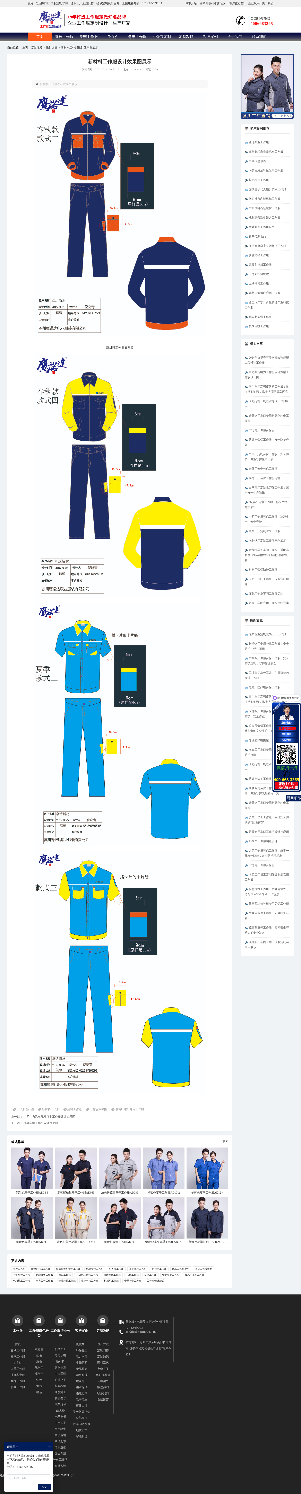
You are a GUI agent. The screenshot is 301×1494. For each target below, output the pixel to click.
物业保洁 (81, 1387)
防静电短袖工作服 (260, 778)
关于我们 (267, 3)
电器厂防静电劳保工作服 (264, 687)
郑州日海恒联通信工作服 (264, 293)
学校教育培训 (81, 1411)
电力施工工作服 (21, 1280)
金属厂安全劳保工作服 (263, 468)
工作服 (119, 347)
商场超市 (60, 1441)
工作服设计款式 (155, 1280)
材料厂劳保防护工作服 (263, 569)
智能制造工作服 (21, 1274)
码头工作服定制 (180, 1268)
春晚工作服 (19, 1268)
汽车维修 (60, 1404)
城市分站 (191, 3)
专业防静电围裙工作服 (263, 740)
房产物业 (60, 1429)
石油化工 (60, 1379)
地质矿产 (81, 1430)
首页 (40, 37)
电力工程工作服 (44, 1280)
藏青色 (39, 1349)
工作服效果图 (98, 1109)
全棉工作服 (18, 1381)
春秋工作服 (64, 37)
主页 (25, 47)
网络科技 (81, 1375)
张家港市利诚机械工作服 (264, 198)
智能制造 (60, 1367)
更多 (225, 1141)
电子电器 (60, 1416)
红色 (39, 1379)
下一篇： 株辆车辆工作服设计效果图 (34, 1123)
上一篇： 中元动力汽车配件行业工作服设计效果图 (43, 1116)
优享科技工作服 (259, 326)
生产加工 (60, 1422)
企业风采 (254, 3)
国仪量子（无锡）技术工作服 (267, 189)
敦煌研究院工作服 (41, 1268)
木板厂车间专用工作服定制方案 (269, 603)
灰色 (39, 1361)
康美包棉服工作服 (260, 264)
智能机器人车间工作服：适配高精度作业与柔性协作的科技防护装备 (267, 555)
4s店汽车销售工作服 (87, 1274)
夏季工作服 (88, 37)
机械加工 (60, 1349)
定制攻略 (186, 37)
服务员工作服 (116, 1268)
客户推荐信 (236, 3)
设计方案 (52, 47)
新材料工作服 (50, 1109)
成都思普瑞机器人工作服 (264, 217)
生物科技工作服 (89, 1280)
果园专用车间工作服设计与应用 (269, 831)
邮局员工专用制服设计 (263, 841)
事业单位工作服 (137, 1268)
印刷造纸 (60, 1447)
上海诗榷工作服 (259, 283)
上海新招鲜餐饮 (259, 274)
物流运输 (60, 1435)
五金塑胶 (60, 1453)
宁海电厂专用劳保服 (262, 430)
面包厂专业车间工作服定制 (266, 593)
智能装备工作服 (44, 1274)
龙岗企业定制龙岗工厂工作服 (267, 634)
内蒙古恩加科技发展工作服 (266, 170)
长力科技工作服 (259, 180)
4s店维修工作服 (112, 1274)
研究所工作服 (159, 1268)
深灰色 (39, 1373)
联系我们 (259, 37)
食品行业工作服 (132, 1280)
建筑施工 (60, 1392)
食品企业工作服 (170, 1274)
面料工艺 (103, 1362)
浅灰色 (39, 1367)
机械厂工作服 (111, 1280)
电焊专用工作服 (94, 1268)
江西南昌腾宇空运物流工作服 (267, 245)
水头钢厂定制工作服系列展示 (267, 540)
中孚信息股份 (257, 161)
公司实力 (103, 1381)
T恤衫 (113, 37)
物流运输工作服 (67, 1280)
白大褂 (60, 1410)
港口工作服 (65, 1274)
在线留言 (103, 1399)
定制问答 (103, 1350)
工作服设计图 (25, 1109)
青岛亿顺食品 (257, 236)
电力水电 (60, 1355)
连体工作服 (60, 1459)
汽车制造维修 (81, 1424)
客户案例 (210, 37)
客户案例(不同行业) (212, 3)
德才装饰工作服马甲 (262, 227)
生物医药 (60, 1373)
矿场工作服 (150, 1274)
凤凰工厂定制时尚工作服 (264, 531)
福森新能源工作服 (260, 316)
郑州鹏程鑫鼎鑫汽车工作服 (266, 151)
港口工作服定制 (203, 1268)
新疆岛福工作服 (259, 255)
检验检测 (60, 1386)
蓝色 (39, 1355)
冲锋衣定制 (162, 37)
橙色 (39, 1392)
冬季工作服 (137, 37)
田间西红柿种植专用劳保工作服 (269, 903)
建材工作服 (74, 1109)
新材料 (60, 1361)
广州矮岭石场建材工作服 (264, 208)
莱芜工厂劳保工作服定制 (264, 478)
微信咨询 (103, 1387)
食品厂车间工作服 (195, 1274)
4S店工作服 (132, 1274)
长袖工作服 (18, 1387)
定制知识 (103, 1356)
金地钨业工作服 (259, 142)
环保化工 (81, 1350)
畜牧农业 (81, 1405)
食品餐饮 (60, 1398)
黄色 (39, 1386)
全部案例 (81, 1418)
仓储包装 (60, 1465)
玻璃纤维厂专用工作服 (129, 1109)
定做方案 (103, 1368)
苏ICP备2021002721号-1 (60, 1475)
